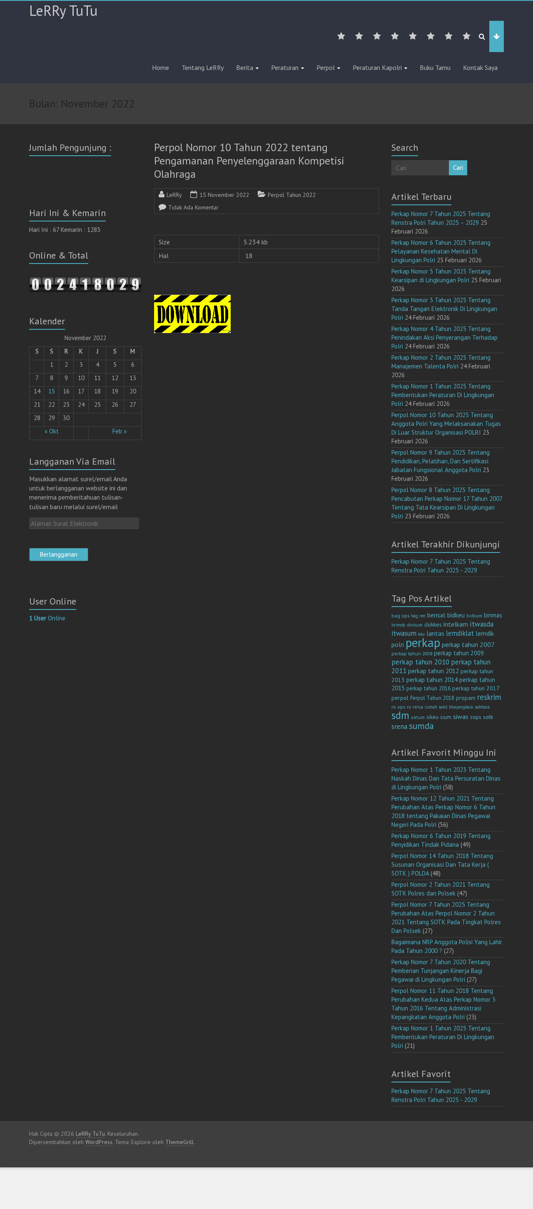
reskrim (489, 697)
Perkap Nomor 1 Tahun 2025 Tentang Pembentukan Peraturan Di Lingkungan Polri (442, 395)
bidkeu (456, 615)
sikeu (432, 717)
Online (47, 618)
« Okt (52, 431)
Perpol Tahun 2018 (432, 698)
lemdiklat (460, 633)
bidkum (474, 616)
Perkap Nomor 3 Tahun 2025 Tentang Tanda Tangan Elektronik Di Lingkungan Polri (444, 308)
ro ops (398, 707)
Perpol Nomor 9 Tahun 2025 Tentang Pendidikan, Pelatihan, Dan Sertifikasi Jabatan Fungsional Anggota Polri (440, 461)
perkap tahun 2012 (433, 671)
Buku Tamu (435, 67)
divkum (415, 625)
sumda (421, 725)
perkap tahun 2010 (420, 662)
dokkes (433, 624)
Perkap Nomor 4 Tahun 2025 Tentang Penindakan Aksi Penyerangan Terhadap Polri (444, 337)
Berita (244, 67)
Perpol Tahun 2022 (292, 195)
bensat (436, 615)
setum (418, 717)
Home (160, 67)
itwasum (403, 633)
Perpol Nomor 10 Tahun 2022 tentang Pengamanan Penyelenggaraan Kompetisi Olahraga (249, 160)
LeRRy (174, 195)
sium (445, 717)
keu (421, 634)
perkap (423, 642)
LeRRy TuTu (63, 10)
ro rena (415, 707)
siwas (460, 716)
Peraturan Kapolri (377, 67)
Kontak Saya (480, 67)
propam (466, 698)
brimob (398, 625)
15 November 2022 (224, 195)
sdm (400, 715)
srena (399, 726)
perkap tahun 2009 (459, 653)
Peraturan (285, 67)
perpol (399, 698)
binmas (493, 615)
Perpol (325, 67)
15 (51, 391)
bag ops (400, 615)
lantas (435, 633)
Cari (458, 168)
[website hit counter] (85, 280)
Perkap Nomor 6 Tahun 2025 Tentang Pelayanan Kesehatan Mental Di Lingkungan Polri (441, 251)
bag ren (418, 616)
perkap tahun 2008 (411, 653)
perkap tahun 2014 (432, 679)
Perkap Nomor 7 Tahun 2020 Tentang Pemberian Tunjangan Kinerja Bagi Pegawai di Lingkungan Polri (440, 970)
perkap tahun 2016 (428, 688)
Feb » (119, 431)
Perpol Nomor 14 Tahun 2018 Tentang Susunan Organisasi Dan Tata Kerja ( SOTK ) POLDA (442, 864)
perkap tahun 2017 (476, 688)
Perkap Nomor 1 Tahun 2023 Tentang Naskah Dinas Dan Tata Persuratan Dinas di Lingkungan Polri (446, 778)
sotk (488, 717)
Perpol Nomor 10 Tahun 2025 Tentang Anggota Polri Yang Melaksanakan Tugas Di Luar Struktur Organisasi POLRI (446, 423)
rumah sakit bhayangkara (449, 707)
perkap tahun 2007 (468, 644)
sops (475, 717)
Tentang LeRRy (203, 67)
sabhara (482, 707)
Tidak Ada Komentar (193, 207)
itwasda (481, 624)
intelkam (455, 624)
